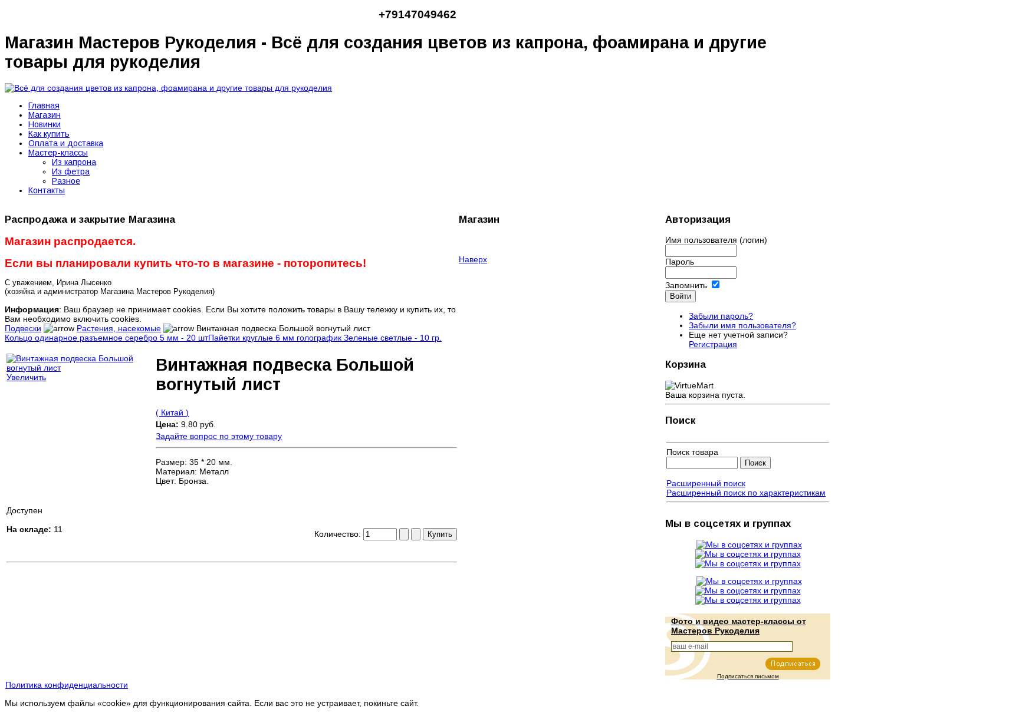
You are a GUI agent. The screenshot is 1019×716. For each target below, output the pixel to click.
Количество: (338, 534)
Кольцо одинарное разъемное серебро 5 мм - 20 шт (106, 337)
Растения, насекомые (119, 328)
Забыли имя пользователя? (742, 325)
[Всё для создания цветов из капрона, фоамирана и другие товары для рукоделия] (168, 88)
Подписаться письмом (748, 676)
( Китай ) (172, 412)
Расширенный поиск (705, 483)
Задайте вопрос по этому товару (219, 436)
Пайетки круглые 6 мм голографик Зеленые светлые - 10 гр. (325, 337)
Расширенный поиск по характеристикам (746, 492)
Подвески (23, 328)
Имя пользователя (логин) (716, 240)
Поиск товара (692, 452)
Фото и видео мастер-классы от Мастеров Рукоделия (738, 625)
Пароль (679, 261)
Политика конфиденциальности (66, 684)
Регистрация (713, 344)
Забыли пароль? (721, 316)
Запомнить (686, 285)
